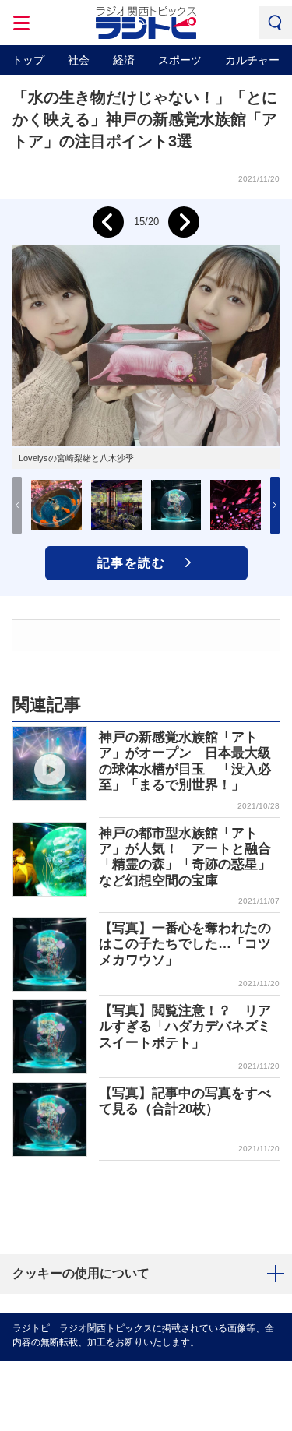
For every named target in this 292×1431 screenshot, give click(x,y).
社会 (79, 60)
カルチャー (252, 60)
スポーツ (180, 60)
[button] (275, 505)
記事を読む (131, 562)
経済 (124, 60)
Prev (108, 222)
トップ (28, 60)
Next (183, 222)
